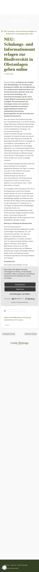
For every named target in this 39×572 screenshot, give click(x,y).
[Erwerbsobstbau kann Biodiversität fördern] (20, 359)
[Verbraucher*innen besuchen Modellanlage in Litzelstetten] (20, 525)
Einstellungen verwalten (20, 294)
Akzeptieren (20, 284)
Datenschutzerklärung (22, 302)
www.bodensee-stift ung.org (13, 320)
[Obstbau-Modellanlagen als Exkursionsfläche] (20, 401)
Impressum (13, 302)
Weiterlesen (14, 385)
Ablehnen (20, 289)
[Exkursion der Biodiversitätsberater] (20, 484)
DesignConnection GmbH (12, 568)
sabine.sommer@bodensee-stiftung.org (17, 317)
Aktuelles (7, 325)
